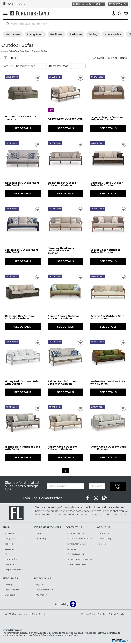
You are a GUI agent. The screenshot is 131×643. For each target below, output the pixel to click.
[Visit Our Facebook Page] (88, 497)
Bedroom (76, 34)
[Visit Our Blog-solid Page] (104, 497)
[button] (5, 14)
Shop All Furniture (13, 569)
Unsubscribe (10, 594)
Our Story (104, 533)
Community (105, 538)
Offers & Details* (117, 614)
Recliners (56, 34)
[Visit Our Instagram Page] (96, 497)
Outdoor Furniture (19, 51)
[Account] (119, 13)
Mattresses (12, 34)
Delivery (8, 584)
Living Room (35, 34)
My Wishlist (41, 594)
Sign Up (118, 486)
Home (4, 51)
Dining (93, 34)
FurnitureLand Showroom (80, 538)
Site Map (102, 614)
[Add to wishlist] (37, 78)
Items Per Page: (59, 66)
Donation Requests (76, 564)
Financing (41, 538)
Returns (40, 533)
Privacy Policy (88, 614)
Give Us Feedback (75, 554)
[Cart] (125, 13)
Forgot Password (44, 589)
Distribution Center (76, 543)
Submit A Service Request (80, 559)
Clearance (9, 564)
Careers (102, 543)
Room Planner (11, 589)
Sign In (39, 584)
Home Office (113, 34)
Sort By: (7, 66)
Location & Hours (75, 533)
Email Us (71, 549)
